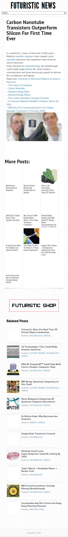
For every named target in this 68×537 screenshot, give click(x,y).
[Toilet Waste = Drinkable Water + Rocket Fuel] (13, 479)
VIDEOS (46, 336)
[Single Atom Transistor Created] (13, 444)
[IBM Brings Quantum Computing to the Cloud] (13, 392)
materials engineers (24, 56)
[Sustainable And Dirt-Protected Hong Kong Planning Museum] (13, 514)
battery (29, 69)
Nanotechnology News (19, 91)
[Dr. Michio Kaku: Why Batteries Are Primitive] (13, 427)
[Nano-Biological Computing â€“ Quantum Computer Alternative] (13, 409)
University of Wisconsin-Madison (34, 79)
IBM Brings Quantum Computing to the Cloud (40, 383)
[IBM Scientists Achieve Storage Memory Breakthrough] (13, 496)
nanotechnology (32, 66)
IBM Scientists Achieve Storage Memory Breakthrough (38, 487)
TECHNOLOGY (36, 336)
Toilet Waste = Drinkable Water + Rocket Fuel (39, 470)
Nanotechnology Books (19, 95)
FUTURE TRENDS (37, 353)
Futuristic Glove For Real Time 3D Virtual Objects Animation (39, 331)
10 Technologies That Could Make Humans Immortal (39, 348)
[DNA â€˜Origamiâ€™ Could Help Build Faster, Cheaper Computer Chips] (13, 375)
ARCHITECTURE (37, 509)
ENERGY (33, 423)
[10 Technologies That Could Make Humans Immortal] (13, 357)
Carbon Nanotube (16, 88)
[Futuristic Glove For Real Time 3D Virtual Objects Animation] (13, 340)
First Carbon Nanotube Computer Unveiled (28, 98)
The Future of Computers (20, 85)
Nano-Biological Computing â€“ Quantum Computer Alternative (38, 400)
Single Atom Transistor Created (38, 433)
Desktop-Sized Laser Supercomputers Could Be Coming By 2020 (40, 454)
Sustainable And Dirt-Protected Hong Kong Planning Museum (41, 504)
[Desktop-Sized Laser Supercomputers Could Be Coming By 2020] (13, 462)
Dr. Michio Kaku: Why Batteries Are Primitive (39, 418)
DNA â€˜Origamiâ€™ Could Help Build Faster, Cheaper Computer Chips (41, 365)
